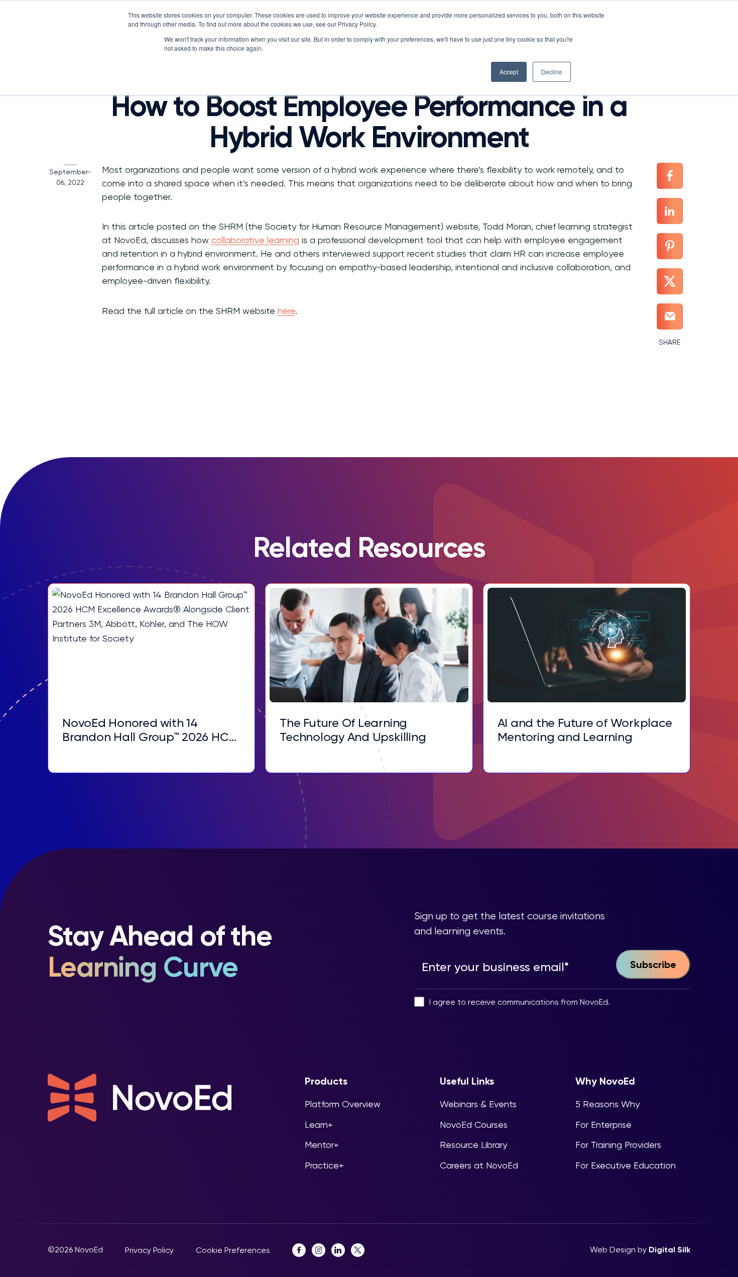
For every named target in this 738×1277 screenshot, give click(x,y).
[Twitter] (670, 281)
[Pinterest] (670, 246)
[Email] (670, 316)
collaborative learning (255, 240)
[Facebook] (670, 176)
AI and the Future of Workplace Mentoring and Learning (585, 730)
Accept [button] (509, 71)
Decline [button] (551, 71)
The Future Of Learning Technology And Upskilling (353, 730)
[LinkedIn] (670, 211)
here (286, 310)
